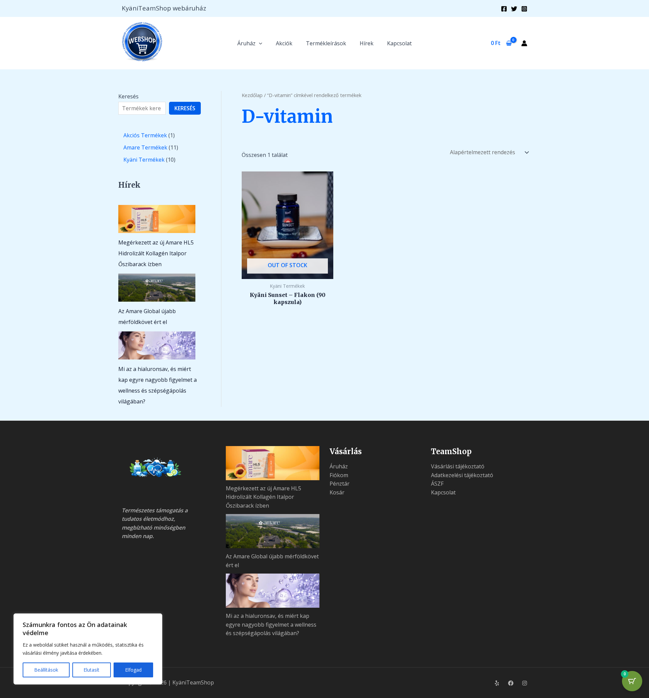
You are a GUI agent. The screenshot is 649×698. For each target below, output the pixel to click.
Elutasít (91, 670)
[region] (88, 648)
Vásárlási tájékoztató (457, 466)
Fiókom (339, 475)
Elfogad (133, 670)
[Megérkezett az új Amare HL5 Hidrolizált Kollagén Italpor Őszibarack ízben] (156, 219)
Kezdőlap (252, 95)
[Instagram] (524, 9)
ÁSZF (437, 483)
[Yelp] (497, 683)
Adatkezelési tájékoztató (462, 475)
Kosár (337, 492)
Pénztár (340, 483)
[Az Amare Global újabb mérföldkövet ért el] (156, 288)
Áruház (246, 43)
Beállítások (46, 670)
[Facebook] (504, 9)
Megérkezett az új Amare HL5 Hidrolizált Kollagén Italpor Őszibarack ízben (156, 253)
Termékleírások (326, 43)
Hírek (367, 43)
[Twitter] (514, 9)
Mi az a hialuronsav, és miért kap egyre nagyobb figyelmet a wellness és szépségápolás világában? (271, 624)
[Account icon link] (524, 43)
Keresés (128, 96)
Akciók (284, 43)
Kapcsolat (399, 43)
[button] (259, 43)
